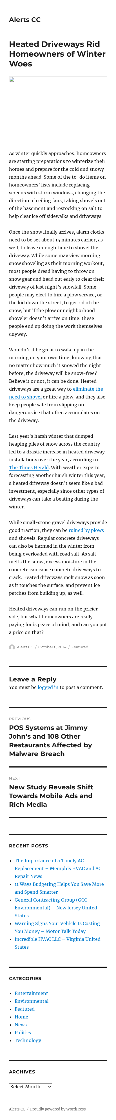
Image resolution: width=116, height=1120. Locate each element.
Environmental (31, 1001)
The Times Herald (29, 467)
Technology (28, 1040)
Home (21, 1017)
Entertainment (31, 993)
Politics (23, 1032)
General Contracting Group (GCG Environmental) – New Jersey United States (56, 907)
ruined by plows (86, 530)
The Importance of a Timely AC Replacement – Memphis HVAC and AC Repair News (58, 868)
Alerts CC (25, 20)
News (21, 1024)
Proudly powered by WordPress (58, 1109)
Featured (80, 647)
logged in (48, 687)
